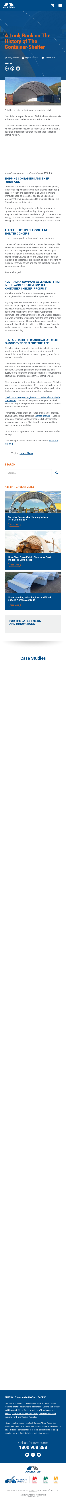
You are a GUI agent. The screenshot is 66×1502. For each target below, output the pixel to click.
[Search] (56, 473)
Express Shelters (42, 416)
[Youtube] (39, 1455)
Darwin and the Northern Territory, (26, 1414)
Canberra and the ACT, (33, 1410)
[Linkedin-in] (27, 1455)
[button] (60, 5)
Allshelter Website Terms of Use (33, 1495)
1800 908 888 (33, 1447)
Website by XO (33, 1496)
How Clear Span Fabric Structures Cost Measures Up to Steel (29, 558)
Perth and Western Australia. (25, 1417)
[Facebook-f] (33, 1455)
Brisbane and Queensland (42, 1407)
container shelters (12, 1407)
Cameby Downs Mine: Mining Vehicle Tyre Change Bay (28, 518)
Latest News (50, 58)
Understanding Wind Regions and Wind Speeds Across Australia (29, 598)
